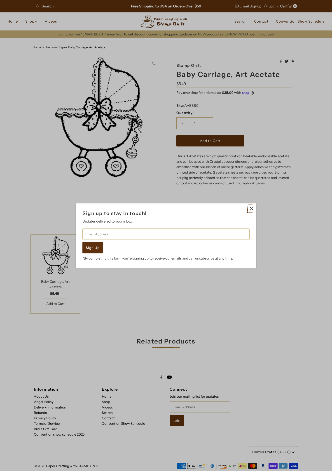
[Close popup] (251, 208)
